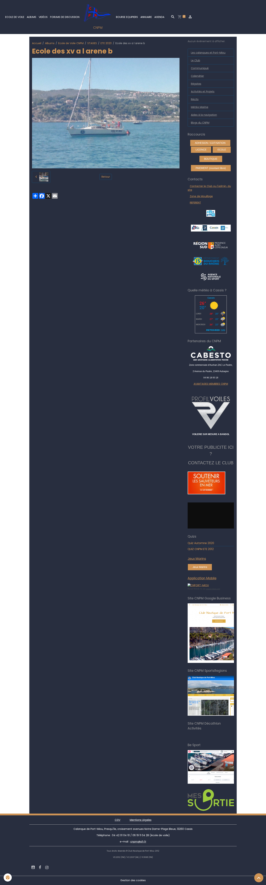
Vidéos (43, 17)
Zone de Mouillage (201, 196)
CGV (117, 820)
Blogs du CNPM (200, 122)
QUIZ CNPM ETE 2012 (201, 549)
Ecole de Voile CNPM (71, 43)
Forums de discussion (64, 17)
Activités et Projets (202, 91)
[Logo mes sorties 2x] (219, 800)
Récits (195, 99)
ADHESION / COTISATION (210, 142)
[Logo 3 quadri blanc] (210, 245)
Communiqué (200, 68)
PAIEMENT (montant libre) (211, 168)
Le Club (195, 60)
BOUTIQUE (210, 158)
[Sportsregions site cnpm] (219, 695)
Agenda (159, 17)
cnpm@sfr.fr (138, 841)
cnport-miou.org (213, 589)
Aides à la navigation (204, 115)
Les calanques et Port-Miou (208, 52)
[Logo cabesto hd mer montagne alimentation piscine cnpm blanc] (211, 353)
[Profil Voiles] (211, 412)
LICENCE (201, 149)
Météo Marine (199, 107)
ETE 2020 (106, 43)
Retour (106, 177)
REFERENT (195, 202)
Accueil (36, 43)
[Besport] (218, 767)
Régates (196, 84)
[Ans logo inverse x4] (211, 276)
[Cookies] (8, 877)
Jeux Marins (200, 567)
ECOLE (222, 149)
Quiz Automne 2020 (201, 543)
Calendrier (197, 76)
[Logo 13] (211, 261)
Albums (31, 17)
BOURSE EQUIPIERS (127, 17)
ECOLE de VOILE (14, 17)
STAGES (92, 43)
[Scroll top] (258, 877)
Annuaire (146, 17)
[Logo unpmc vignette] (210, 213)
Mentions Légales (140, 820)
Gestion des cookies (133, 880)
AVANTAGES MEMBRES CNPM (211, 384)
